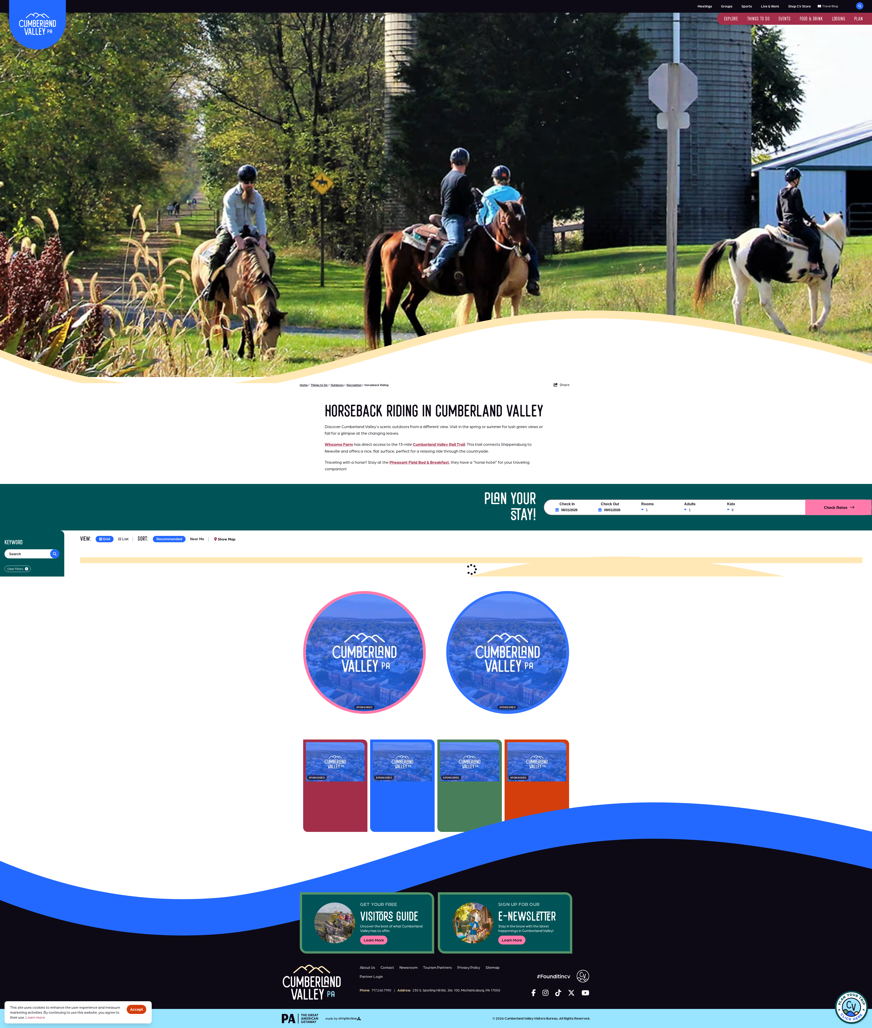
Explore (731, 19)
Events (785, 19)
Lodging (838, 19)
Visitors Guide (389, 917)
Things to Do (758, 19)
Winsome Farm (339, 444)
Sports (746, 6)
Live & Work (770, 6)
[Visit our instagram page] (545, 993)
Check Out (610, 504)
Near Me (197, 539)
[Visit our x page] (571, 993)
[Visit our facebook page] (533, 993)
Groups (726, 6)
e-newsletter (527, 917)
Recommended (169, 539)
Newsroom (408, 967)
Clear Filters (15, 569)
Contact (387, 967)
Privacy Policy (468, 967)
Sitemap (493, 967)
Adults (690, 504)
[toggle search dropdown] (859, 6)
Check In (567, 504)
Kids (731, 504)
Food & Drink (811, 19)
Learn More (374, 940)
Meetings (705, 6)
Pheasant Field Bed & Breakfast (419, 462)
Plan (858, 19)
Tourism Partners (437, 967)
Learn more (35, 1017)
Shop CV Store (799, 6)
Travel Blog (830, 6)
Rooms (647, 504)
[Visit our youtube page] (585, 993)
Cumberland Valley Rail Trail (439, 444)
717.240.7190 (381, 990)
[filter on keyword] (54, 553)
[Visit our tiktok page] (558, 993)
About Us (367, 967)
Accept (136, 1009)
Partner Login (371, 976)
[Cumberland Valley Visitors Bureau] (37, 23)
